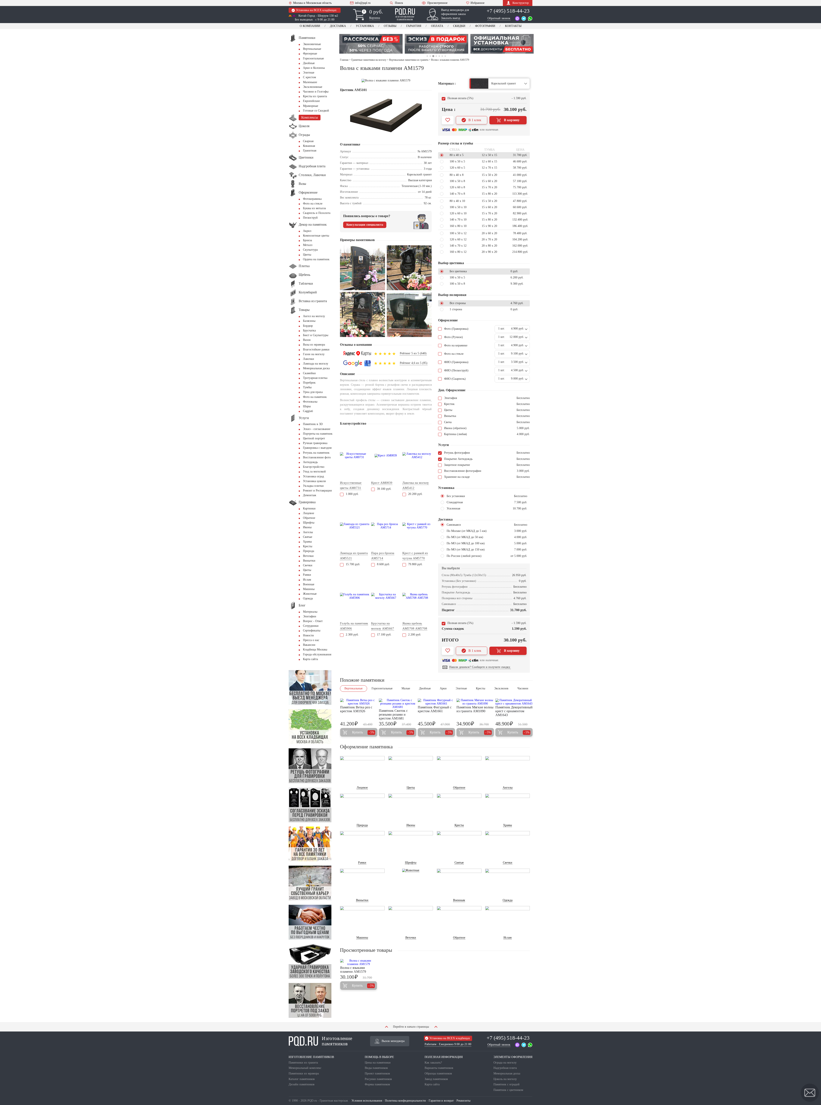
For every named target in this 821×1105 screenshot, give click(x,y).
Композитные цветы (316, 235)
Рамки (307, 574)
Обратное (309, 517)
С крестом (309, 77)
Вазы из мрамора (314, 344)
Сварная (308, 141)
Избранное (477, 2)
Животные (310, 593)
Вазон (307, 339)
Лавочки (308, 358)
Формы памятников (377, 1084)
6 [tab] (442, 56)
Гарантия (413, 26)
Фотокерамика (312, 198)
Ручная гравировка (315, 443)
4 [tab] (436, 56)
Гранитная (309, 150)
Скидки (459, 26)
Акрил (307, 230)
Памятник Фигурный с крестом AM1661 (435, 709)
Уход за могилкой (314, 471)
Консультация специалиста (364, 224)
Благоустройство (313, 466)
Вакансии (309, 644)
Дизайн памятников (302, 1084)
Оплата (437, 26)
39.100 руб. (384, 488)
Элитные (308, 72)
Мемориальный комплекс (305, 1068)
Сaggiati (308, 411)
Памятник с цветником (508, 1090)
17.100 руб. (384, 634)
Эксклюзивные (312, 86)
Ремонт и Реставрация (317, 490)
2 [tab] (430, 56)
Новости (308, 635)
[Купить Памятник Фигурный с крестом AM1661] (436, 702)
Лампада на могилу (315, 363)
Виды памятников (376, 1068)
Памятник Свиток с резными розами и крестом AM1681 (393, 714)
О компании (310, 26)
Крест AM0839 (381, 482)
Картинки (309, 508)
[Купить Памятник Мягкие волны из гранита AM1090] (475, 702)
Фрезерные (310, 53)
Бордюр (308, 325)
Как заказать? (433, 1062)
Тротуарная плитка (315, 378)
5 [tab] (439, 56)
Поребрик (309, 382)
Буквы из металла (314, 208)
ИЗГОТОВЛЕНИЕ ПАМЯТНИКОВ (311, 1057)
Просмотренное (437, 2)
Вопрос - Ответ (313, 621)
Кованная (309, 145)
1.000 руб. (352, 494)
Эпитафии (309, 616)
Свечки (307, 565)
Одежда (308, 598)
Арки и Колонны (314, 67)
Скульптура (310, 249)
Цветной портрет (314, 438)
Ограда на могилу (505, 1062)
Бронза (307, 240)
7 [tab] (445, 56)
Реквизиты (463, 1100)
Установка (365, 26)
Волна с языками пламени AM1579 (353, 969)
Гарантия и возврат (441, 1100)
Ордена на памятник (316, 259)
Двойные (309, 63)
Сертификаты (311, 630)
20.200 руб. (415, 494)
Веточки (308, 556)
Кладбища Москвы (315, 649)
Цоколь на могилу (505, 1079)
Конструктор (520, 2)
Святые (307, 537)
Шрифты (308, 522)
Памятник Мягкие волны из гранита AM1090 (474, 709)
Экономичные (312, 44)
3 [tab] (433, 56)
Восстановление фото (317, 457)
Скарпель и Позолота (316, 213)
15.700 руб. (353, 564)
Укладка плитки (313, 485)
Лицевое (308, 513)
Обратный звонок (498, 18)
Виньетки (309, 560)
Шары (307, 406)
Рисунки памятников (378, 1079)
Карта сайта (310, 659)
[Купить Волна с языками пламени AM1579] (358, 962)
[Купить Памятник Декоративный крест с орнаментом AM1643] (514, 702)
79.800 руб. (415, 564)
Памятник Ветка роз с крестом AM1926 (356, 709)
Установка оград (313, 476)
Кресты (307, 546)
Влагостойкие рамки (316, 349)
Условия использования (366, 1100)
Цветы (307, 254)
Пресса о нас (311, 640)
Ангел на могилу (314, 316)
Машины (309, 589)
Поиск (399, 2)
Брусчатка (309, 330)
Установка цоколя (314, 481)
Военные (308, 584)
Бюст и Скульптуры (315, 335)
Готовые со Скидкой (316, 110)
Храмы (307, 541)
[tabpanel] (370, 44)
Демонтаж (309, 495)
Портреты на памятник (317, 433)
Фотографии (485, 26)
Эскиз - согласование (316, 429)
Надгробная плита (505, 1068)
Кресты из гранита (315, 96)
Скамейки (309, 373)
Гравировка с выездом (317, 447)
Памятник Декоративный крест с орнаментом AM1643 (514, 711)
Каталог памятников (302, 1079)
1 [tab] (427, 56)
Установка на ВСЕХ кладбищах (316, 10)
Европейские (311, 101)
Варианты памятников (439, 1068)
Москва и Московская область (312, 2)
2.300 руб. (352, 634)
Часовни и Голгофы (315, 91)
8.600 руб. (383, 564)
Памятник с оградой (506, 1084)
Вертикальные (312, 48)
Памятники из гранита (303, 1062)
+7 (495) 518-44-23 (508, 11)
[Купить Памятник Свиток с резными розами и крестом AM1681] (397, 704)
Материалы (310, 611)
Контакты (513, 26)
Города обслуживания (317, 654)
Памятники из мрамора (304, 1073)
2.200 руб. (414, 634)
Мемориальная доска (316, 368)
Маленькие (310, 82)
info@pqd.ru (363, 2)
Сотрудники (311, 625)
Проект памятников (377, 1073)
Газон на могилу (314, 354)
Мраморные (310, 105)
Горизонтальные (313, 58)
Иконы (307, 527)
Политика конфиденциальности (405, 1100)
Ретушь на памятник (316, 452)
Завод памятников (436, 1079)
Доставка (338, 26)
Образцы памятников (438, 1073)
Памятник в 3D (313, 424)
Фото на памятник (315, 397)
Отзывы (390, 26)
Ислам (307, 579)
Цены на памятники (378, 1062)
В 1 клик (474, 120)
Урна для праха (313, 392)
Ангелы (308, 532)
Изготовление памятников (337, 1041)
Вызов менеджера (393, 1041)
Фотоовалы (310, 401)
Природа (308, 551)
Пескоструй (310, 217)
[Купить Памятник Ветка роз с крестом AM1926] (358, 702)
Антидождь (310, 462)
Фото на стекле (312, 203)
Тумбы (307, 387)
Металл (307, 245)
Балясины (309, 320)
